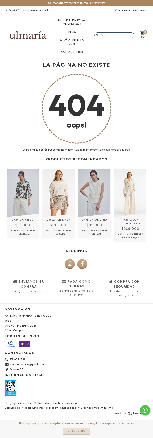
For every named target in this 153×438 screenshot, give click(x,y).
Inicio (72, 32)
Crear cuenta (122, 10)
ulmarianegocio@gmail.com (37, 10)
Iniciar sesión (140, 10)
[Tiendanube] (130, 414)
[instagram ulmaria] (70, 264)
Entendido (76, 430)
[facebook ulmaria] (82, 264)
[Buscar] (96, 35)
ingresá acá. (68, 407)
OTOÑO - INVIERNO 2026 (72, 42)
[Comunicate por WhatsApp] (145, 410)
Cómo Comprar (72, 52)
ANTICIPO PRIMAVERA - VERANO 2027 (72, 22)
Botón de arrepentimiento (97, 407)
